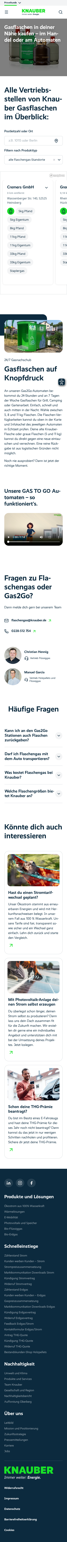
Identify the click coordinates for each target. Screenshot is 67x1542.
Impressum (11, 1498)
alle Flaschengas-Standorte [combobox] (27, 160)
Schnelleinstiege (21, 1246)
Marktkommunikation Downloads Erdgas (29, 1306)
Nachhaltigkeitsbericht (18, 1396)
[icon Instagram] (20, 1183)
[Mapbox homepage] (57, 175)
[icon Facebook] (31, 1183)
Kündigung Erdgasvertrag (20, 1312)
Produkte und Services (18, 1379)
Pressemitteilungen (16, 1440)
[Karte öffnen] (46, 187)
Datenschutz (12, 1509)
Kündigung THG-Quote (18, 1341)
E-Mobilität (11, 1217)
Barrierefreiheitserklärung (20, 1519)
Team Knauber (13, 1384)
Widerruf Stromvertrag (18, 1284)
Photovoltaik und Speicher (20, 1223)
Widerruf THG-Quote (17, 1346)
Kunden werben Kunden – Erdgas (25, 1295)
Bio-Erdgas (11, 1234)
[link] (31, 621)
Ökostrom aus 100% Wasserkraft (24, 1206)
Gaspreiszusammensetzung (21, 1301)
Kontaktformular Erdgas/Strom (23, 1329)
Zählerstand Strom (15, 1255)
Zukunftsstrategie (15, 1434)
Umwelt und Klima (15, 1373)
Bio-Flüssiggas (13, 1229)
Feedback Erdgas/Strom (19, 1324)
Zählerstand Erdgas (16, 1289)
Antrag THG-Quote (16, 1335)
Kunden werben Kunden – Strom (24, 1261)
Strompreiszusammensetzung (22, 1267)
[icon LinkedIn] (8, 1183)
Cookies (9, 1530)
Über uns (13, 1413)
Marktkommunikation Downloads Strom (29, 1272)
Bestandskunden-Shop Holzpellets (25, 1352)
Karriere (9, 1445)
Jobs (7, 1451)
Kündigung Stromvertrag (19, 1278)
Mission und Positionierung (21, 1428)
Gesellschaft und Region (19, 1390)
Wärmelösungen (14, 1211)
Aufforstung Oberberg (18, 1401)
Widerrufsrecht (13, 1488)
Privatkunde (10, 3)
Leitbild (8, 1423)
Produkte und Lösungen (29, 1197)
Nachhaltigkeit (19, 1364)
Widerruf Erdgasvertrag (18, 1318)
